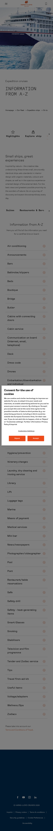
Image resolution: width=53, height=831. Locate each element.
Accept (36, 438)
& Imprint (13, 424)
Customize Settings (26, 431)
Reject (17, 438)
